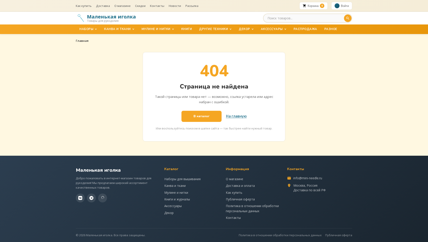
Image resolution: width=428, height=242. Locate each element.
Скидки (140, 6)
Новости (175, 6)
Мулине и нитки (156, 29)
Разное (330, 29)
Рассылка (191, 6)
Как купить (84, 6)
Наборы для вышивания (182, 179)
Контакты (157, 6)
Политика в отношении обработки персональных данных (252, 208)
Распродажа (305, 29)
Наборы (86, 29)
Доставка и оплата (240, 186)
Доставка (103, 6)
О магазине (122, 6)
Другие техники (213, 29)
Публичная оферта (240, 199)
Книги (186, 29)
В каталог (201, 116)
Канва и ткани (117, 29)
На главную (236, 116)
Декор (244, 29)
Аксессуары (272, 29)
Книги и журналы (177, 199)
